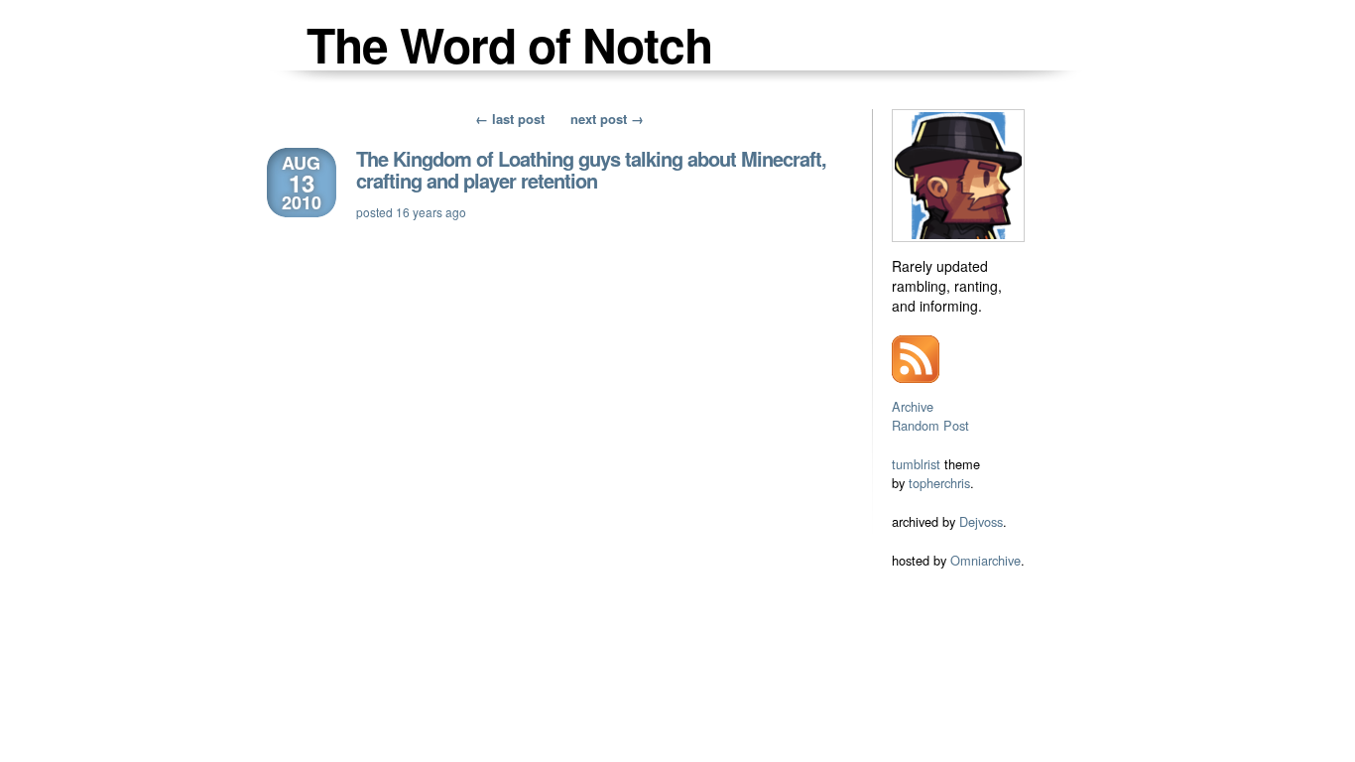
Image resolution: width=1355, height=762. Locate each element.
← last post (510, 118)
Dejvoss (981, 521)
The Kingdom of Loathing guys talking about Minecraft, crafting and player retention (591, 169)
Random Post (930, 425)
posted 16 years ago (411, 211)
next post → (607, 118)
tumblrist (916, 463)
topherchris (939, 482)
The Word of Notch (509, 44)
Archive (912, 406)
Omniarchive (985, 560)
